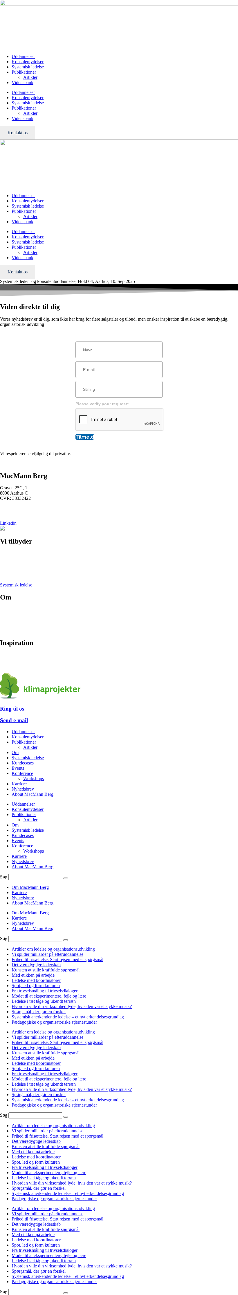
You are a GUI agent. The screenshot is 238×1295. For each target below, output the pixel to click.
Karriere (7, 619)
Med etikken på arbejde (33, 975)
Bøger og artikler (15, 655)
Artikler (30, 77)
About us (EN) (13, 630)
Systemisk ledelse (28, 66)
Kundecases (23, 762)
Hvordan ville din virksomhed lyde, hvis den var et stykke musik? (72, 1006)
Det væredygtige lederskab (36, 964)
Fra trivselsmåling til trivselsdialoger (44, 990)
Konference (10, 564)
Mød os (7, 609)
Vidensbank (22, 82)
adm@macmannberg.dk (22, 513)
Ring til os (12, 709)
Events (6, 574)
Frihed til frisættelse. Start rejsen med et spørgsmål (57, 959)
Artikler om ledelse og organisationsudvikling (53, 949)
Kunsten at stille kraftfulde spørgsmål (46, 969)
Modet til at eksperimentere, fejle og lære (49, 996)
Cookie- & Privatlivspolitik (24, 625)
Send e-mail (14, 720)
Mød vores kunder (17, 614)
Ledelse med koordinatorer (36, 980)
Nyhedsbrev (11, 660)
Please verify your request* (102, 404)
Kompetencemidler (17, 665)
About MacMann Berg (32, 794)
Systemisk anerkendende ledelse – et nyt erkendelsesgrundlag (68, 1016)
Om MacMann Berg (30, 887)
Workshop (9, 569)
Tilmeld (84, 437)
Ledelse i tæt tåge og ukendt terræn (44, 1001)
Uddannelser (23, 56)
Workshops (33, 778)
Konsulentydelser (28, 61)
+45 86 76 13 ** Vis (19, 508)
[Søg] (65, 878)
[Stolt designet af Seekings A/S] (2, 528)
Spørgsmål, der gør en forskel (39, 1011)
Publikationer (24, 72)
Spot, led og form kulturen (36, 985)
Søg (3, 876)
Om (15, 752)
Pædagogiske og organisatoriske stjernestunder (54, 1022)
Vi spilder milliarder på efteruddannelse (47, 954)
